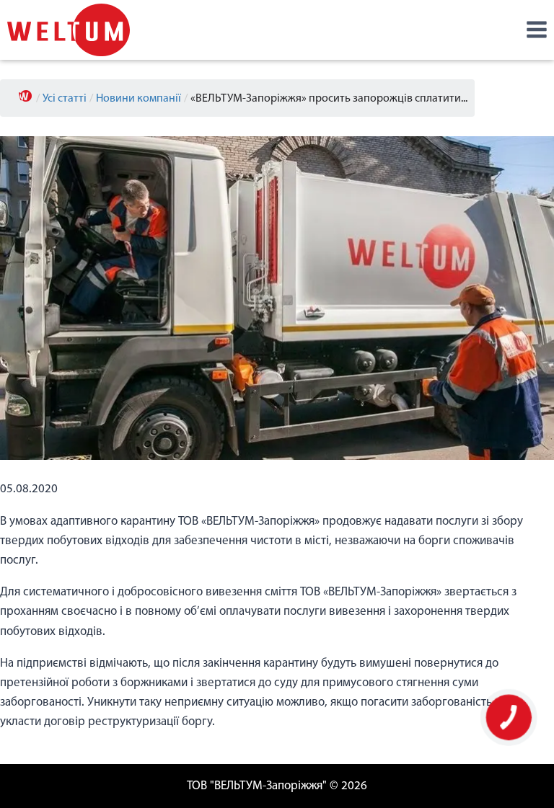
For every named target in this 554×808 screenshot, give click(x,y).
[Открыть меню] (536, 29)
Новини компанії (138, 99)
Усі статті (65, 99)
